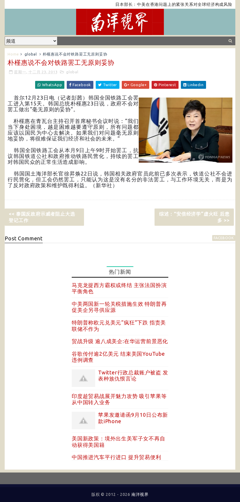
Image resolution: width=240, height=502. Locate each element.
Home (13, 54)
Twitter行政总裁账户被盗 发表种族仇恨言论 (133, 375)
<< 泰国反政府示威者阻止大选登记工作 (42, 217)
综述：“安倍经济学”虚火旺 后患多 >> (194, 217)
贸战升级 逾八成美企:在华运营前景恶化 (120, 341)
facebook (224, 238)
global (31, 54)
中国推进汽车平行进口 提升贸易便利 (116, 457)
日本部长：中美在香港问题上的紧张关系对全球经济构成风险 (167, 4)
